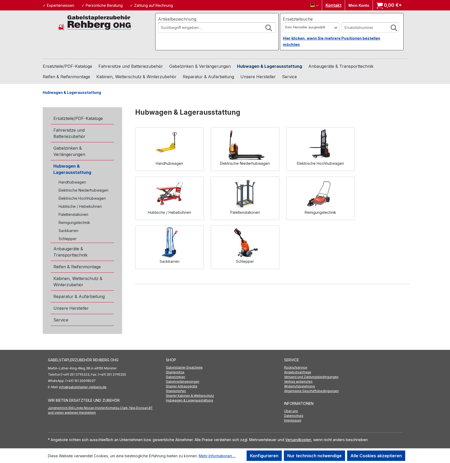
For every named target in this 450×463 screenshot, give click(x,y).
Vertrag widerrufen (298, 381)
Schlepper (68, 238)
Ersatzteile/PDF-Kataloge (78, 118)
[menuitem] (225, 367)
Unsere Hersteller (71, 308)
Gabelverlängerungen (182, 381)
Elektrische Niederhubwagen (83, 190)
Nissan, (89, 408)
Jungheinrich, (58, 408)
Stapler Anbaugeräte (181, 386)
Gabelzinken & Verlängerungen (69, 151)
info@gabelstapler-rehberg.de (83, 387)
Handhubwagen (72, 182)
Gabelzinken (175, 377)
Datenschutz (293, 416)
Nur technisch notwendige (314, 455)
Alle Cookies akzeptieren (376, 455)
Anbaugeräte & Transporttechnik (70, 252)
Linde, (79, 408)
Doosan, (142, 408)
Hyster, (100, 408)
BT (151, 408)
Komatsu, (113, 408)
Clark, (124, 408)
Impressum (292, 420)
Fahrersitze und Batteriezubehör (69, 133)
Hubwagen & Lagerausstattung (72, 169)
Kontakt (333, 5)
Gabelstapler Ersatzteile (184, 367)
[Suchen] (269, 27)
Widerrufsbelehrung (299, 386)
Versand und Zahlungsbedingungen (311, 377)
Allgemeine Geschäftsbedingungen (311, 391)
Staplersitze (175, 372)
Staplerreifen (176, 391)
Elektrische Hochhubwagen (82, 198)
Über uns (291, 411)
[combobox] (210, 27)
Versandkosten (298, 439)
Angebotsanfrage (297, 372)
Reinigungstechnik (74, 222)
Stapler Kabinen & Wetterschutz (190, 396)
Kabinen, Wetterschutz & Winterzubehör (77, 281)
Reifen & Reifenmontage (77, 266)
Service (60, 319)
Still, (71, 408)
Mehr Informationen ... (217, 456)
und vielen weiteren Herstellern (72, 413)
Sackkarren (68, 230)
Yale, (132, 408)
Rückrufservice (295, 367)
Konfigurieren (264, 455)
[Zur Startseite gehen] (95, 22)
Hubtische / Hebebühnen (80, 206)
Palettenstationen (73, 214)
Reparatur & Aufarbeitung (79, 296)
